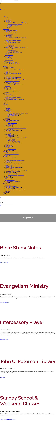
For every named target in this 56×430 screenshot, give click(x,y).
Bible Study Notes (4, 262)
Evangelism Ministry (4, 302)
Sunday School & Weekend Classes (7, 419)
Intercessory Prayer (4, 339)
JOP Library (2, 377)
